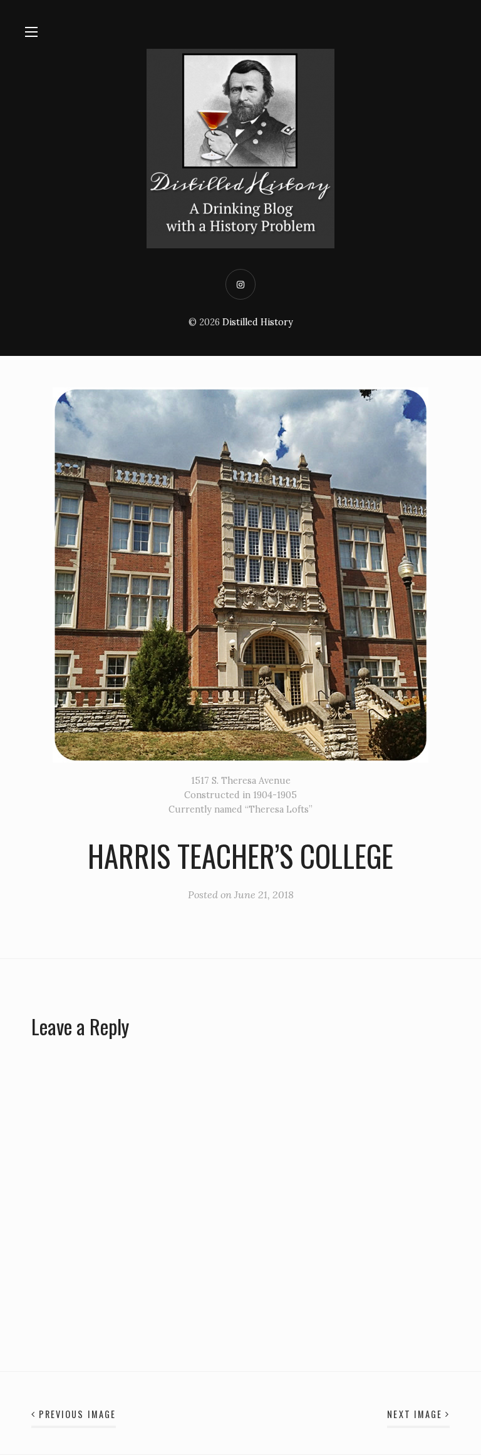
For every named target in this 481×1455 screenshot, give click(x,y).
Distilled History (257, 322)
